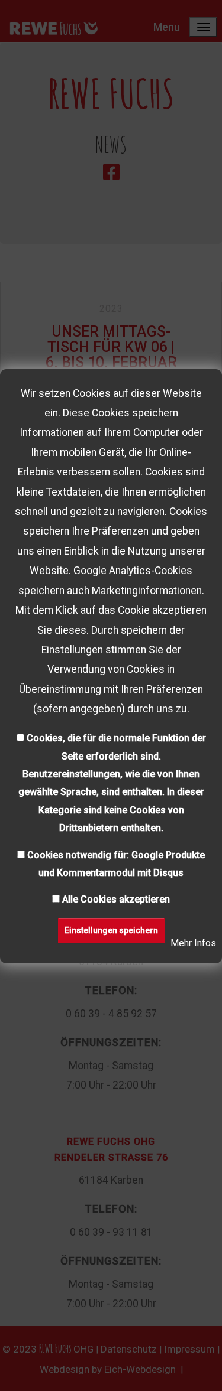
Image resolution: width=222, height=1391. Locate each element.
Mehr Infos (193, 943)
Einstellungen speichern (111, 930)
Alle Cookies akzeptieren (116, 899)
